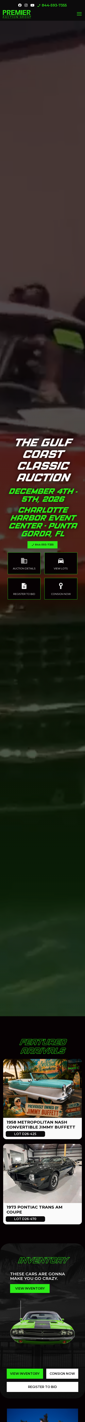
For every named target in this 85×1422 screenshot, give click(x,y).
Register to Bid (24, 588)
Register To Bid (42, 1387)
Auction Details (24, 563)
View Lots (61, 563)
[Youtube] (32, 5)
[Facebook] (20, 5)
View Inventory (25, 1374)
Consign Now (61, 588)
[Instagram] (26, 5)
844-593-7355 (52, 5)
